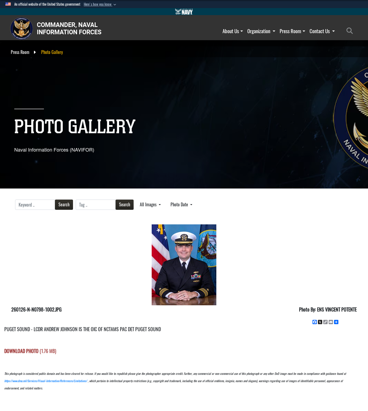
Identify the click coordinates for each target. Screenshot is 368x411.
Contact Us (320, 31)
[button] (100, 4)
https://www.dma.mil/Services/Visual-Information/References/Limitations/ (45, 381)
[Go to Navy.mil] (184, 11)
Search (64, 204)
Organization (259, 31)
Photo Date (180, 204)
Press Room (290, 31)
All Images (149, 204)
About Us (231, 31)
